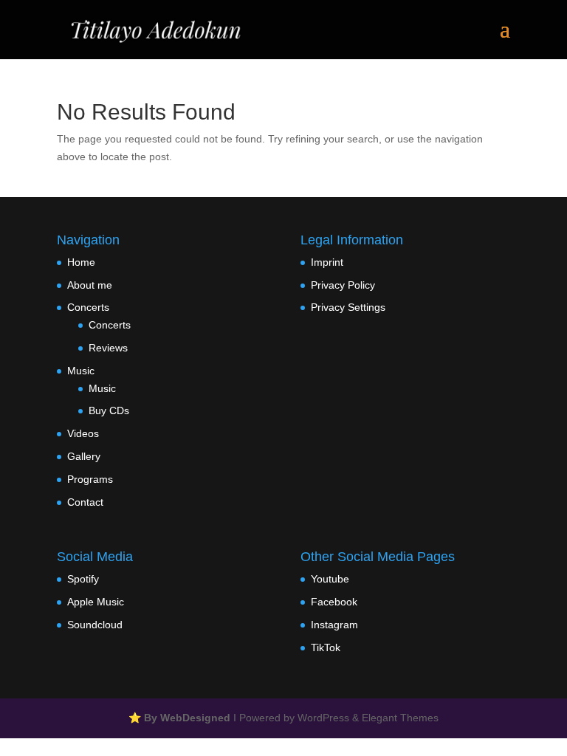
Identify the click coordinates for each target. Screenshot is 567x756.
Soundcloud (95, 624)
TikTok (325, 647)
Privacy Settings (348, 307)
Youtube (330, 579)
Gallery (83, 456)
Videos (83, 433)
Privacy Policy (343, 285)
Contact (85, 502)
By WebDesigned (187, 718)
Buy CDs (109, 410)
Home (81, 262)
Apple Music (95, 602)
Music (80, 371)
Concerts (88, 307)
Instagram (334, 624)
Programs (90, 479)
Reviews (108, 348)
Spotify (83, 579)
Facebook (334, 602)
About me (89, 285)
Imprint (327, 262)
